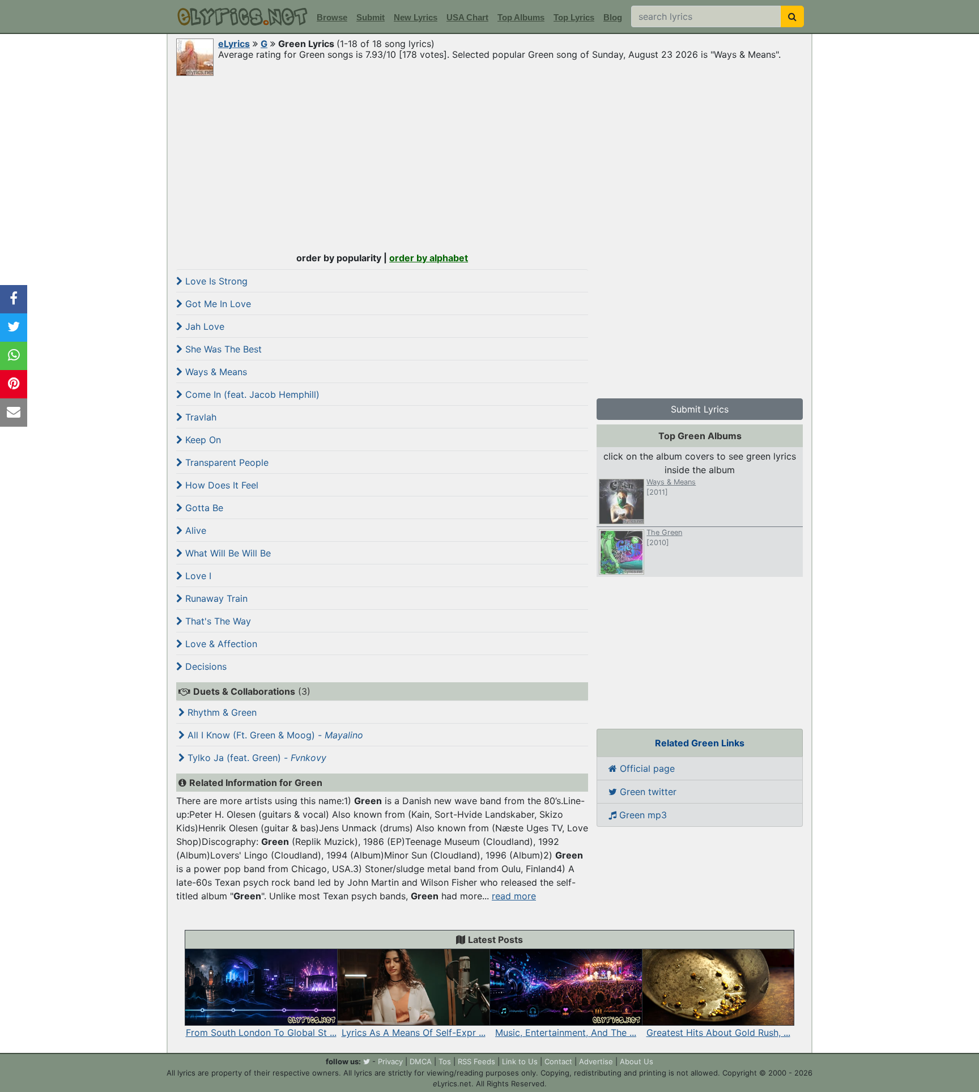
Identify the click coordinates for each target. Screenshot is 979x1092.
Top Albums (520, 17)
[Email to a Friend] (13, 412)
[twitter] (366, 1061)
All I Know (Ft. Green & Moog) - (274, 735)
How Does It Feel (220, 485)
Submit (370, 17)
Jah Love (203, 326)
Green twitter (646, 791)
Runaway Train (215, 598)
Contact (558, 1061)
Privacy (390, 1061)
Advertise (596, 1061)
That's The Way (216, 621)
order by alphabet (428, 258)
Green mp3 (641, 815)
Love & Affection (219, 643)
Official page (646, 768)
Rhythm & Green (221, 712)
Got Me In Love (216, 303)
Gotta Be (202, 507)
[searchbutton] (792, 16)
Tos (445, 1061)
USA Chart (467, 17)
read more (514, 896)
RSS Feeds (476, 1061)
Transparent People (225, 462)
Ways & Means (214, 371)
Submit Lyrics (700, 409)
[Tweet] (13, 327)
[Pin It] (13, 384)
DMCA (421, 1061)
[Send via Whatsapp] (13, 356)
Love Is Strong (215, 281)
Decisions (204, 666)
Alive (194, 530)
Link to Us (520, 1061)
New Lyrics (415, 17)
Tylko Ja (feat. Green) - (255, 757)
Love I (196, 575)
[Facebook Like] (13, 299)
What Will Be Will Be (226, 553)
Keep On (201, 439)
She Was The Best (222, 349)
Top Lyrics (574, 17)
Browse (332, 17)
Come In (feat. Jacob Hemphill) (251, 394)
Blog (612, 17)
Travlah (199, 417)
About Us (636, 1061)
